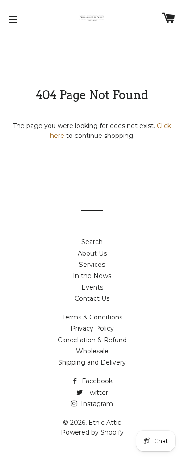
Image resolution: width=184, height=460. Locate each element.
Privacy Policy (92, 328)
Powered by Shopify (92, 432)
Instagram (96, 404)
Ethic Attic (104, 423)
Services (92, 265)
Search (92, 242)
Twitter (96, 393)
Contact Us (92, 298)
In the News (92, 276)
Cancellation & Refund (92, 340)
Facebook (96, 381)
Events (92, 287)
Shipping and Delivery (92, 362)
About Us (92, 253)
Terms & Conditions (92, 317)
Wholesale (92, 351)
